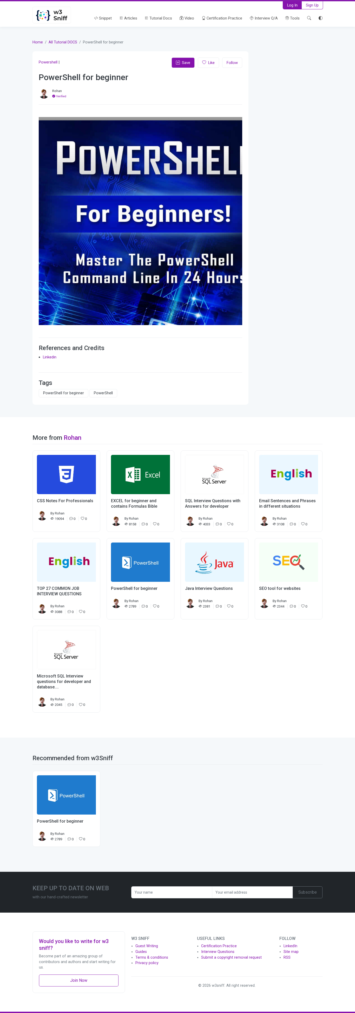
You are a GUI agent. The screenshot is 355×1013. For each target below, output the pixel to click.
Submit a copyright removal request (231, 957)
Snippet (105, 18)
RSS (287, 957)
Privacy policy (147, 963)
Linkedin (49, 357)
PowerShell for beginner (63, 393)
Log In (292, 5)
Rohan (57, 91)
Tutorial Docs (160, 18)
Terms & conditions (151, 957)
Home (37, 42)
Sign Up (312, 5)
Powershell (48, 62)
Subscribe (307, 892)
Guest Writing (146, 946)
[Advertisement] (289, 127)
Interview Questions (217, 952)
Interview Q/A (266, 18)
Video (188, 18)
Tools (294, 18)
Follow (232, 62)
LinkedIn (290, 946)
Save (186, 62)
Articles (130, 18)
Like (211, 62)
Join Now (78, 980)
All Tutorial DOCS (63, 42)
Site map (291, 952)
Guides (141, 952)
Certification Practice (224, 18)
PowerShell (103, 393)
